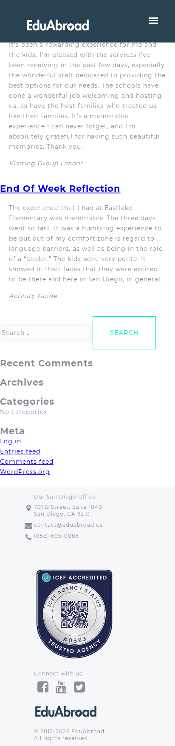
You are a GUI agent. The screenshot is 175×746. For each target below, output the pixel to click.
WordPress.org (25, 472)
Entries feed (20, 451)
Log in (10, 441)
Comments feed (27, 461)
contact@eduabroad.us (68, 525)
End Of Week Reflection (60, 188)
